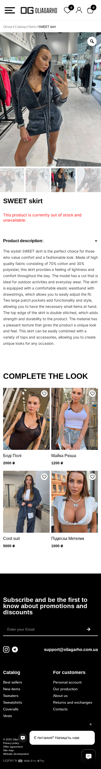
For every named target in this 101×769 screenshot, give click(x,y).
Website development (16, 753)
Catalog (20, 27)
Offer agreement (13, 746)
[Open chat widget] (88, 756)
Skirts (32, 27)
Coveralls (10, 709)
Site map (8, 750)
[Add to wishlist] (44, 393)
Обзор (7, 27)
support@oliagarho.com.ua (71, 649)
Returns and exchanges (72, 702)
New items (11, 689)
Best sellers (12, 682)
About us (60, 696)
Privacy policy (11, 743)
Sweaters (10, 696)
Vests (7, 716)
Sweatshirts (12, 702)
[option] (50, 99)
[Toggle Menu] (10, 10)
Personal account (67, 682)
